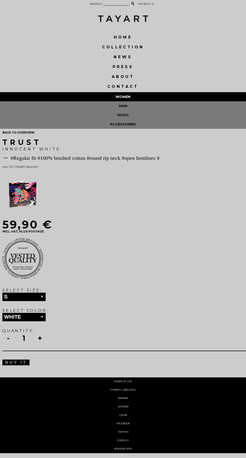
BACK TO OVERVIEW (18, 132)
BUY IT (16, 362)
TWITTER (123, 431)
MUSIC (123, 115)
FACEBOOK (123, 423)
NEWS (123, 57)
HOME (123, 37)
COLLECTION (123, 47)
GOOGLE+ (123, 440)
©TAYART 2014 (123, 448)
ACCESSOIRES (123, 124)
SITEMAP (123, 406)
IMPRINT (123, 398)
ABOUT (123, 76)
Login (123, 415)
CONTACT (123, 86)
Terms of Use (123, 381)
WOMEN (123, 97)
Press (123, 67)
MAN (123, 106)
